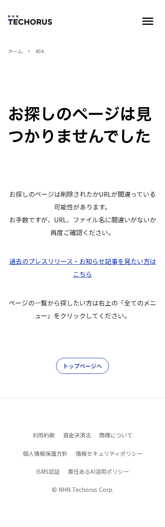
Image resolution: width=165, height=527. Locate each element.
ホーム (15, 51)
